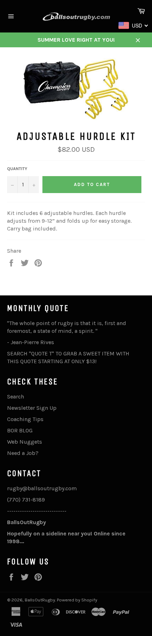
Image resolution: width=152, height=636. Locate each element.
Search (15, 396)
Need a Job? (23, 453)
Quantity (17, 168)
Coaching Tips (25, 419)
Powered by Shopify (77, 599)
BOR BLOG (20, 430)
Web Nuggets (24, 441)
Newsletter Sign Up (32, 407)
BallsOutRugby (40, 599)
